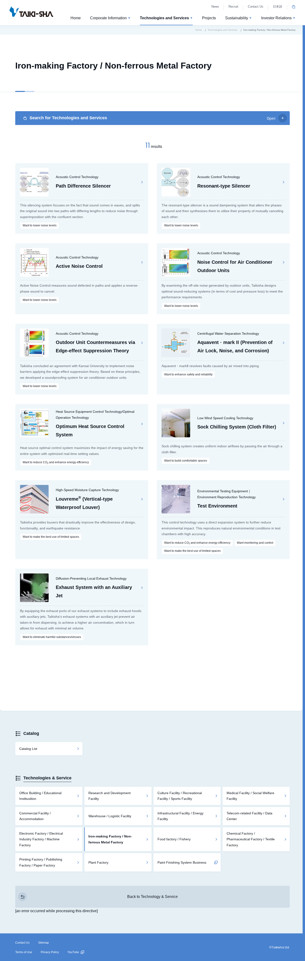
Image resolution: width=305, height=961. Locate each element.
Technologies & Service (47, 778)
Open (271, 118)
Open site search (293, 7)
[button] (110, 19)
